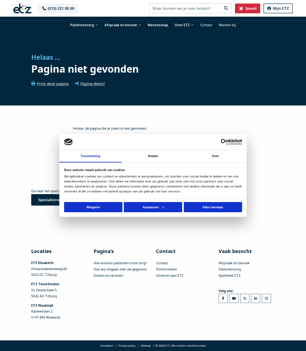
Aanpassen (151, 207)
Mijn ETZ (281, 8)
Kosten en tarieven (108, 275)
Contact (206, 25)
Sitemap (146, 345)
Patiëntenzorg (82, 25)
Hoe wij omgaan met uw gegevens (120, 269)
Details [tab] (153, 156)
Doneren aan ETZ (170, 275)
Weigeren (93, 207)
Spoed (250, 8)
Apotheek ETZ (230, 275)
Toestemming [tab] (90, 156)
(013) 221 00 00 (61, 8)
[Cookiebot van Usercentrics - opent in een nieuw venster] (224, 142)
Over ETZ (182, 25)
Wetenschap (158, 25)
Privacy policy (127, 345)
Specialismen (50, 199)
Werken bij (227, 25)
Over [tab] (215, 156)
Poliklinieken (166, 269)
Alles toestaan (213, 207)
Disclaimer (107, 345)
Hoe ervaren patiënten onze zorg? (120, 263)
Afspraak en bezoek (120, 25)
